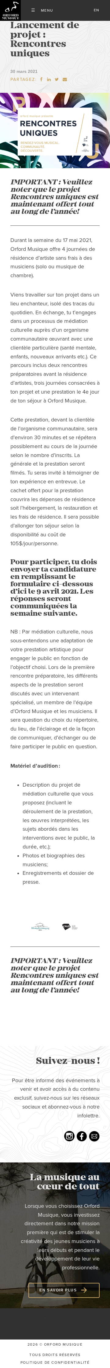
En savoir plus (58, 1290)
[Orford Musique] (10, 10)
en (97, 10)
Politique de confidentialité (55, 1362)
